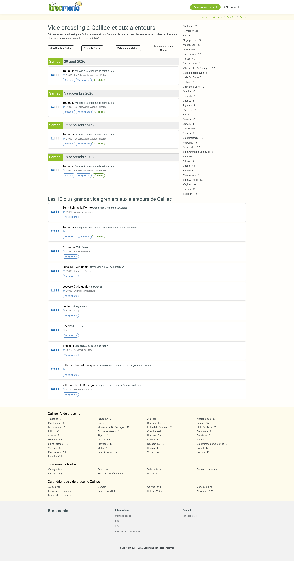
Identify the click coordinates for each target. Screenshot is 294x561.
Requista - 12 (190, 96)
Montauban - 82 (191, 44)
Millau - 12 (188, 161)
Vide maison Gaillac (128, 48)
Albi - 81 (187, 35)
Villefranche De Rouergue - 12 (199, 68)
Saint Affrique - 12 (193, 179)
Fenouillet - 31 (190, 31)
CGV (117, 526)
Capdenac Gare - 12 (193, 86)
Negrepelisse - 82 (192, 40)
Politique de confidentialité (127, 531)
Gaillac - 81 (189, 49)
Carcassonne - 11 (192, 63)
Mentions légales (123, 516)
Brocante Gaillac (92, 48)
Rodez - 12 (188, 133)
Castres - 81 (189, 100)
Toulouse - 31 (190, 26)
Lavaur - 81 (189, 128)
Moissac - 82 (190, 119)
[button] (233, 7)
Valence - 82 (189, 156)
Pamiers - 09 (189, 110)
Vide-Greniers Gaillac (61, 48)
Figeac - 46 (189, 58)
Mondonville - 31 (192, 175)
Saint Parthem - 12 (193, 137)
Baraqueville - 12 (192, 54)
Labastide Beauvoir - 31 (195, 72)
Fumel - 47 (188, 170)
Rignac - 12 (189, 105)
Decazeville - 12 (191, 147)
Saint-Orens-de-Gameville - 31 (199, 151)
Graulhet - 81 (190, 91)
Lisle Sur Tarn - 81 (192, 77)
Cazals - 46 (189, 165)
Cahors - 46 (189, 124)
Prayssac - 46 (190, 142)
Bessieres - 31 (190, 114)
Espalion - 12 (190, 193)
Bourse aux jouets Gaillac (163, 48)
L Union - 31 (189, 82)
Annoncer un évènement (205, 7)
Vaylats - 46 (189, 184)
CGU (117, 521)
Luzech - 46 (189, 189)
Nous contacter (190, 516)
